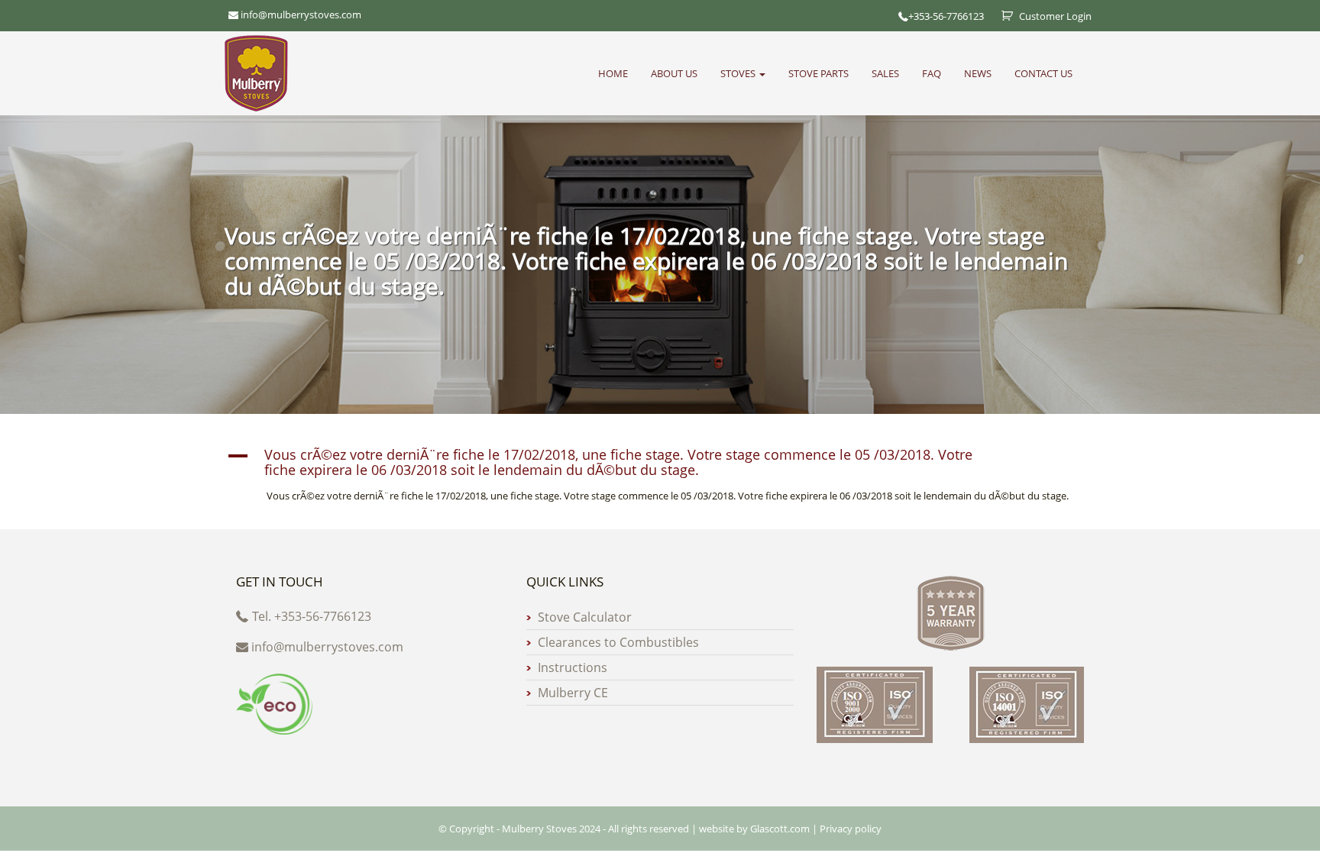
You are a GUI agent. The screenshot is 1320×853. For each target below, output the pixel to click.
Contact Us (1043, 73)
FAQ (931, 73)
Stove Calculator (585, 617)
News (978, 73)
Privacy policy (851, 828)
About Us (674, 73)
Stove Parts (818, 73)
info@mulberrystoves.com (327, 646)
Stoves (739, 73)
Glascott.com (780, 828)
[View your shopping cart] (1001, 16)
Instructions (572, 667)
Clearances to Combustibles (618, 642)
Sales (885, 73)
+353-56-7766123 (946, 16)
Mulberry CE (573, 692)
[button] (660, 463)
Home (613, 73)
